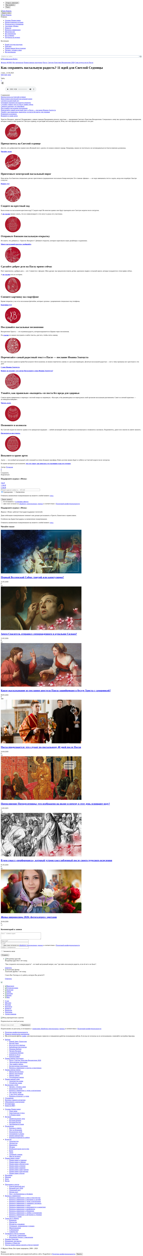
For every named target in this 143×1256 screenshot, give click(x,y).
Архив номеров (10, 1014)
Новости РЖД (10, 1105)
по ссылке (6, 214)
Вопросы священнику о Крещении (21, 1211)
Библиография (14, 1056)
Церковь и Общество (12, 1243)
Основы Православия (13, 20)
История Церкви (15, 1120)
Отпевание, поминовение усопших (21, 1226)
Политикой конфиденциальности (68, 504)
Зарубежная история (16, 1124)
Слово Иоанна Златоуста (10, 367)
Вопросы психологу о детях (19, 1096)
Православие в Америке (18, 1160)
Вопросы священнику (13, 30)
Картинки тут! (6, 305)
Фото (7, 1179)
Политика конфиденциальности (16, 1032)
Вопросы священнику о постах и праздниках (25, 1068)
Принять (79, 1254)
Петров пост (13, 1192)
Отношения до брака (16, 1134)
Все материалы (10, 33)
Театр (11, 1152)
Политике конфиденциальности (63, 1254)
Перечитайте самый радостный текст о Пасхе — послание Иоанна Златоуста (28, 110)
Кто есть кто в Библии (17, 1045)
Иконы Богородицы (16, 1072)
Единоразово (8, 492)
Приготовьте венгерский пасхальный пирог (16, 99)
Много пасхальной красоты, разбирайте (16, 244)
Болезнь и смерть (15, 1128)
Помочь (8, 11)
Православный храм (12, 1079)
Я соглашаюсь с (15, 502)
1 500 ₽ (3, 485)
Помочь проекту (7, 499)
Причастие (13, 1222)
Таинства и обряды (12, 1218)
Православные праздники (33, 62)
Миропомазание (15, 1228)
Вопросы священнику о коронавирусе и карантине (27, 1207)
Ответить (8, 968)
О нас (7, 1001)
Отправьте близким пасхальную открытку (16, 102)
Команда (8, 1008)
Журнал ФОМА (6, 62)
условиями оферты (21, 502)
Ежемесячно (20, 492)
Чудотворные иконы (16, 1077)
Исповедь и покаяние (17, 1224)
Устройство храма (15, 1083)
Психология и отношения (14, 24)
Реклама (8, 1005)
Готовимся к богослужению (15, 1233)
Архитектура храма (16, 1081)
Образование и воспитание (14, 1102)
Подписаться (25, 1025)
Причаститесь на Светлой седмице (13, 97)
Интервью (8, 1175)
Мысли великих (15, 1156)
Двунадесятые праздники (18, 1062)
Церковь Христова (11, 1239)
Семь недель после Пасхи (84, 62)
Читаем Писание (15, 1051)
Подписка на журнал (12, 37)
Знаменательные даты (17, 1118)
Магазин (8, 1003)
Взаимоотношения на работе (19, 1137)
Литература (13, 1143)
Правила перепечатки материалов (17, 1034)
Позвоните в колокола (9, 114)
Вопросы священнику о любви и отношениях (25, 1213)
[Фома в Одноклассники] (11, 988)
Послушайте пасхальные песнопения (14, 108)
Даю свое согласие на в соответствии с (41, 504)
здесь (51, 496)
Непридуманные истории (14, 22)
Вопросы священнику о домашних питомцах (25, 1203)
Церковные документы (13, 1241)
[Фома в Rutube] (8, 995)
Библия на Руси (14, 1055)
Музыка (12, 1147)
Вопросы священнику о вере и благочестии (24, 1198)
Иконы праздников (16, 1073)
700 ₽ (3, 483)
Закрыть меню (6, 13)
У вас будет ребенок (16, 1094)
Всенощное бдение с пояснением (21, 1237)
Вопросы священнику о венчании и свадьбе (25, 1199)
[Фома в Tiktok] (8, 992)
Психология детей (15, 1089)
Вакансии (8, 1010)
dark (5, 75)
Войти (15, 59)
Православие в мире (12, 1158)
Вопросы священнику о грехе (19, 1205)
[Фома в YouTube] (9, 993)
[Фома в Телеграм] (9, 990)
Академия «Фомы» (12, 26)
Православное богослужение (15, 48)
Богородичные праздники (18, 1066)
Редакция (9, 467)
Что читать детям (15, 1092)
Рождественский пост (17, 1186)
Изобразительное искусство (19, 1149)
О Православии (14, 1115)
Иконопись (13, 1145)
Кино (11, 1151)
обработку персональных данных (31, 504)
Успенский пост (15, 1190)
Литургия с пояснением (17, 1235)
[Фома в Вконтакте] (9, 986)
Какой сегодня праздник (14, 44)
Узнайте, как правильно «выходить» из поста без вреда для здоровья (25, 112)
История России (15, 1122)
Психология (9, 1126)
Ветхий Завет (14, 1043)
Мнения (8, 1177)
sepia (9, 75)
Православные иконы (13, 1070)
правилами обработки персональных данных (48, 1029)
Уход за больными (15, 1130)
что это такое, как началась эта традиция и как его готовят (48, 463)
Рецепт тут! (5, 184)
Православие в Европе (17, 1168)
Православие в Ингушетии (19, 1169)
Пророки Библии (15, 1049)
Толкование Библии (16, 1053)
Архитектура (14, 1141)
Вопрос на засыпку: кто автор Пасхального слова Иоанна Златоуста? (27, 371)
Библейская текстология (18, 1047)
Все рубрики (9, 35)
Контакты (8, 1006)
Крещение (13, 1220)
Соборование (14, 1230)
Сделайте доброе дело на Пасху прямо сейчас (17, 104)
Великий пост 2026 (16, 1188)
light (2, 75)
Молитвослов (10, 32)
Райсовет (8, 46)
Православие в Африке (17, 1162)
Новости (8, 28)
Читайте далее (6, 151)
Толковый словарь (15, 1154)
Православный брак (16, 1135)
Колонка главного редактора (15, 1100)
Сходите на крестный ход (10, 101)
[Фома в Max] (7, 997)
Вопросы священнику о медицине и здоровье (25, 1215)
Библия (7, 1039)
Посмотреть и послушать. (10, 433)
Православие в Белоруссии (19, 1164)
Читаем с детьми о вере (13, 50)
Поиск (8, 7)
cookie (24, 1036)
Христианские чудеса (17, 1113)
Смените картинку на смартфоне (12, 106)
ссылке (6, 335)
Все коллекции (10, 52)
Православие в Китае (16, 1173)
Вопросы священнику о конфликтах (22, 1209)
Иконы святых (14, 1075)
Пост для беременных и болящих (21, 1194)
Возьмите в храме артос (9, 116)
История (8, 1117)
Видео (7, 1181)
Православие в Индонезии (18, 1171)
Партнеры (8, 1012)
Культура (8, 1139)
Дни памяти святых (16, 1064)
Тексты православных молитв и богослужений (22, 1245)
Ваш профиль (10, 5)
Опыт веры (13, 1111)
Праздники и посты (12, 1184)
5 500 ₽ (3, 488)
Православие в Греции (17, 1166)
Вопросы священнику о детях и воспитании (25, 1090)
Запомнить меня (9, 951)
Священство (13, 1232)
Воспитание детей (11, 1085)
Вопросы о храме (15, 1216)
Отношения (9, 1098)
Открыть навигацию (12, 3)
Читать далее (6, 403)
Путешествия (10, 1104)
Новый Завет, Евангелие (18, 1041)
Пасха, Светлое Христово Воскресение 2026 (59, 62)
